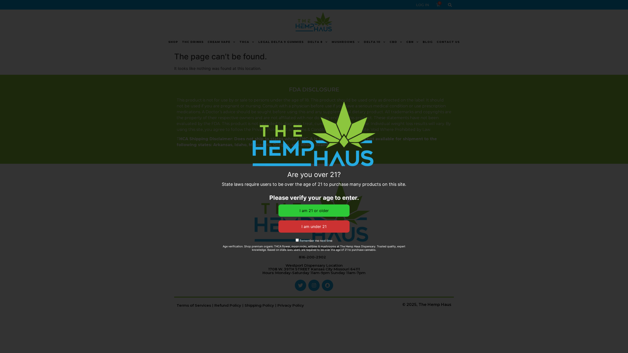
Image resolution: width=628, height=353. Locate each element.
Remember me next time (315, 240)
